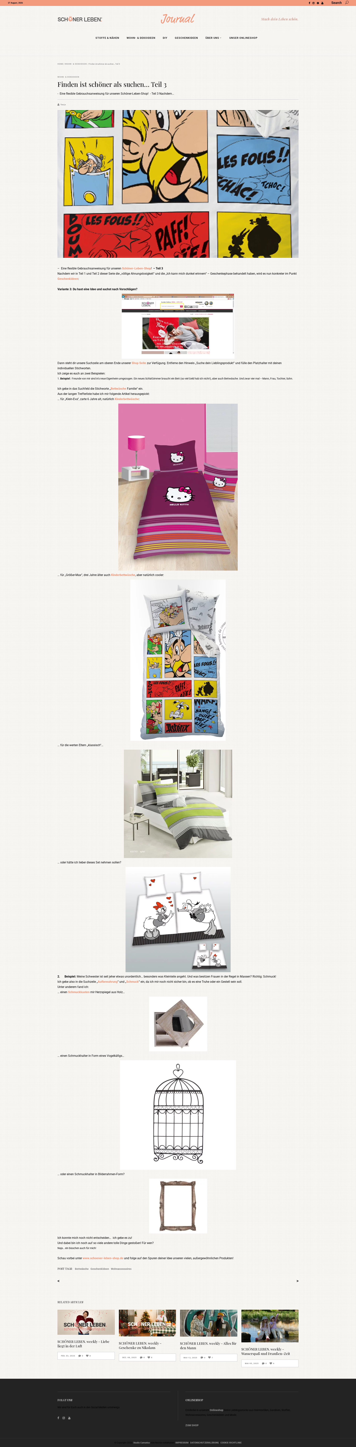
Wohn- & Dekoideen (76, 64)
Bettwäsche (118, 388)
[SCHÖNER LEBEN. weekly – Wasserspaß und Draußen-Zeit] (270, 1326)
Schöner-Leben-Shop (136, 268)
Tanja (63, 105)
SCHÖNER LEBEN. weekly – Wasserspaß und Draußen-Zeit (265, 1351)
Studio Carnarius (141, 1442)
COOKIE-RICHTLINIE (231, 1442)
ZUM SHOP (192, 1425)
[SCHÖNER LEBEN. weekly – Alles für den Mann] (208, 1323)
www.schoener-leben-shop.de (103, 1258)
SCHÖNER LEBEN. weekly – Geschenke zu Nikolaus (140, 1345)
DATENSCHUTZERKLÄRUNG (204, 1442)
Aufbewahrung (108, 981)
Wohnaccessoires (121, 1268)
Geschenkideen (67, 279)
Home (60, 64)
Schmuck (132, 981)
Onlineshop (216, 1410)
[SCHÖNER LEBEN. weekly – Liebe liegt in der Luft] (86, 1322)
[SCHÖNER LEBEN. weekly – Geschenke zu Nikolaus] (147, 1323)
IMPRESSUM (182, 1442)
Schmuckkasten (79, 992)
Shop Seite (139, 363)
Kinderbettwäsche (127, 399)
